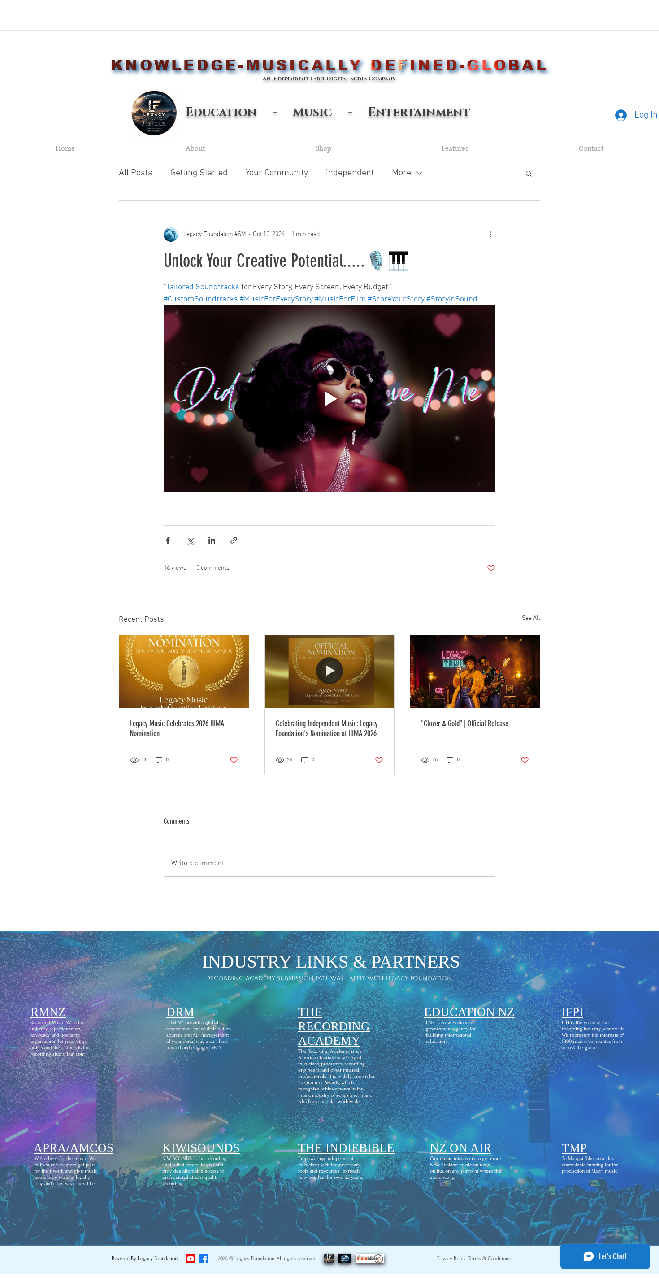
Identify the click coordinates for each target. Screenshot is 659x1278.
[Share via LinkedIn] (212, 540)
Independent (350, 173)
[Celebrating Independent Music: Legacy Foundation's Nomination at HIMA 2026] (330, 671)
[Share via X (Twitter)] (190, 540)
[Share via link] (234, 540)
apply (357, 978)
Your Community (277, 173)
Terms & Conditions (489, 1258)
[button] (529, 173)
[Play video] (329, 398)
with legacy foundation (408, 978)
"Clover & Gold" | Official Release (464, 723)
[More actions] (490, 234)
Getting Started (199, 173)
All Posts (135, 173)
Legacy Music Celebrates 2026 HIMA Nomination (177, 728)
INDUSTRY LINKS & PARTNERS (331, 961)
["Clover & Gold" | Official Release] (475, 671)
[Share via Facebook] (168, 540)
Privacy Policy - (453, 1258)
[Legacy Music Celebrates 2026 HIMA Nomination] (184, 671)
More (401, 173)
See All (531, 618)
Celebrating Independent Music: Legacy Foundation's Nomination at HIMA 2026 (326, 728)
